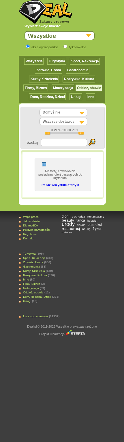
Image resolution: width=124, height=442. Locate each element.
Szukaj (32, 142)
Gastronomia (78, 70)
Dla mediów (30, 225)
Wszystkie (34, 61)
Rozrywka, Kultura (79, 79)
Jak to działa (31, 221)
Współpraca (31, 216)
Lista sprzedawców (35, 316)
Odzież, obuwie (89, 88)
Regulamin (30, 234)
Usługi (76, 97)
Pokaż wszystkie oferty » (60, 185)
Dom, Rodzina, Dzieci (47, 97)
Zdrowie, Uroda (48, 70)
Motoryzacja (63, 88)
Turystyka (57, 61)
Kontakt (28, 238)
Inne (90, 97)
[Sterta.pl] (75, 334)
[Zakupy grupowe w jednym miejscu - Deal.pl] (45, 12)
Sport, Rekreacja (85, 61)
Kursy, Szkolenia (44, 79)
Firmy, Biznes (36, 88)
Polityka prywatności (36, 229)
